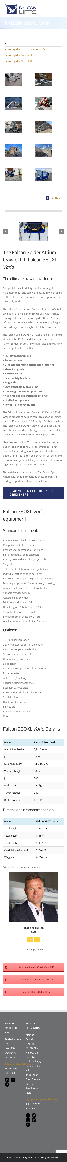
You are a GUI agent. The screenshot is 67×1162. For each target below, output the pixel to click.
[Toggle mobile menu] (60, 5)
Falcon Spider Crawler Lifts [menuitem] (20, 55)
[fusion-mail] (37, 939)
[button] (5, 231)
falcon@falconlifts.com (19, 1064)
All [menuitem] (6, 43)
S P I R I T (57, 1157)
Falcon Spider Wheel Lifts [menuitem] (19, 61)
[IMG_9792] (33, 231)
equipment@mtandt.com (41, 1099)
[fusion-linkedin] (30, 939)
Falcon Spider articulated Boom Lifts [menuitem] (25, 49)
